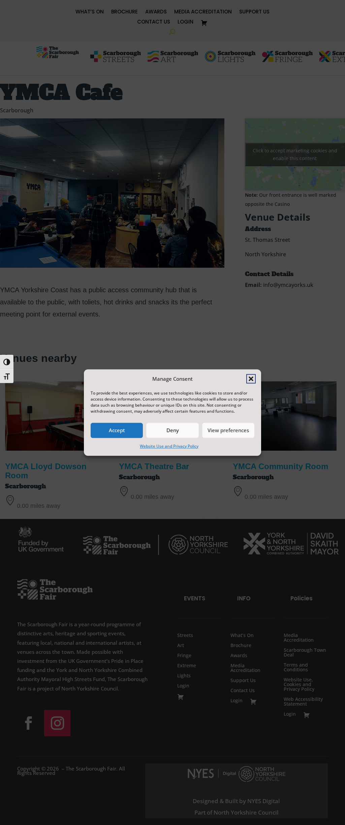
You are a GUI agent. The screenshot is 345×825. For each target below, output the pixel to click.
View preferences (228, 430)
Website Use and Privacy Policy (169, 446)
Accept (117, 430)
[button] (251, 378)
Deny (172, 430)
